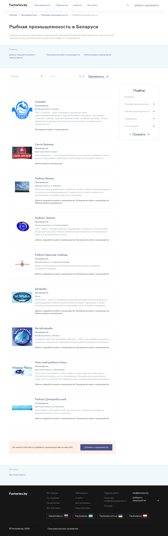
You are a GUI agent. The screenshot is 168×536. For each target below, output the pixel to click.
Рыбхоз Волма (44, 178)
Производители (42, 5)
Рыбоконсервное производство (97, 55)
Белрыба (41, 289)
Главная (13, 15)
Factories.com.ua (108, 516)
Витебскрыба (43, 328)
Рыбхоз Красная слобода (51, 255)
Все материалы (82, 503)
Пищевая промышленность (54, 15)
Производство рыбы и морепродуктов (63, 55)
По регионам (53, 503)
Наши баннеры (82, 508)
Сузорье (40, 101)
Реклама (108, 505)
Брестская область (17, 475)
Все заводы (52, 493)
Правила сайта (111, 493)
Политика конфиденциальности (115, 499)
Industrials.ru (56, 516)
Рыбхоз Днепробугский (50, 399)
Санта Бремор (44, 144)
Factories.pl (135, 516)
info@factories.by (140, 493)
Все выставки (53, 508)
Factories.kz (81, 516)
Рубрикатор (62, 5)
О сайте (79, 498)
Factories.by (18, 5)
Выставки (92, 5)
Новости (77, 5)
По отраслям (53, 498)
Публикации (81, 493)
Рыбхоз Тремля (45, 218)
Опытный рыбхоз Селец (51, 362)
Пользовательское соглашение (63, 528)
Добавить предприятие (147, 5)
